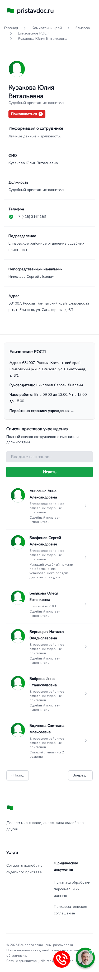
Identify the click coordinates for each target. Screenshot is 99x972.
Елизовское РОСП (33, 33)
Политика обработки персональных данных (72, 889)
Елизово (83, 28)
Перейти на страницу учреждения (42, 410)
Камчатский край (47, 28)
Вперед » (80, 775)
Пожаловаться (24, 113)
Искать (49, 472)
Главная (11, 28)
